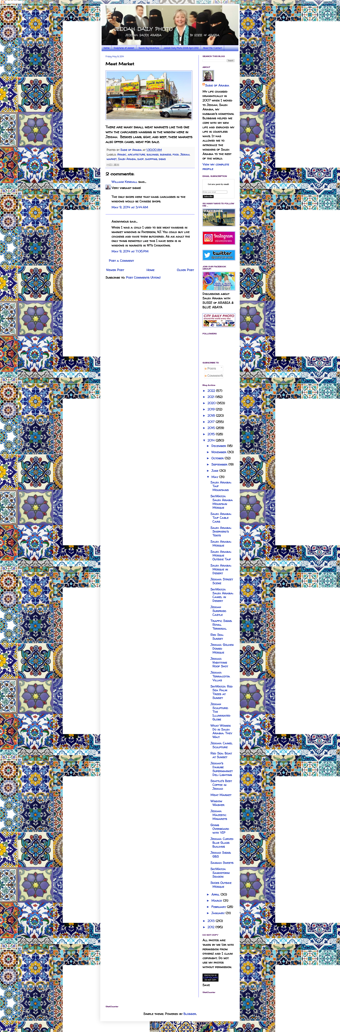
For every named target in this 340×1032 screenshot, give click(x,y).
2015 (212, 434)
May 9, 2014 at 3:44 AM (130, 207)
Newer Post (115, 270)
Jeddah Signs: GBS (221, 854)
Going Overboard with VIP (220, 829)
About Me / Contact (212, 48)
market (112, 159)
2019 (212, 409)
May (215, 477)
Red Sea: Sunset (217, 637)
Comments (214, 375)
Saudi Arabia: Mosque (221, 543)
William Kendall (124, 182)
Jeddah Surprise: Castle (218, 611)
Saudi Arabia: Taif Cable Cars (221, 518)
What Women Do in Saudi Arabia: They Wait (221, 731)
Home (106, 48)
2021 (211, 397)
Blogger (190, 1014)
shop (140, 159)
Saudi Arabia (127, 159)
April (216, 894)
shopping (151, 159)
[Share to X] (113, 164)
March (217, 900)
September (219, 464)
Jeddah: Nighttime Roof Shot (219, 662)
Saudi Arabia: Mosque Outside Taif (221, 555)
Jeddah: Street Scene (222, 581)
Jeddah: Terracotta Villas (220, 676)
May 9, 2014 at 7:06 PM (130, 251)
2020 (212, 403)
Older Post (185, 270)
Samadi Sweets (222, 862)
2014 (212, 440)
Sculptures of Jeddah (124, 48)
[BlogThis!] (110, 164)
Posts (211, 368)
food (176, 154)
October (218, 458)
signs (162, 159)
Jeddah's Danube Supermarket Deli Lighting (222, 769)
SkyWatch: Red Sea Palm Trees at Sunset (222, 692)
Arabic (121, 154)
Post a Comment (121, 260)
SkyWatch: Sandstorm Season (220, 873)
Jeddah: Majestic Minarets (219, 815)
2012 (211, 927)
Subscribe (208, 196)
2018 (212, 415)
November (219, 452)
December (219, 446)
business (165, 154)
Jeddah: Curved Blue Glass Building (222, 843)
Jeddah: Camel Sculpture (222, 745)
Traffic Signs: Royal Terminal (221, 625)
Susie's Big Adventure (149, 48)
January (218, 913)
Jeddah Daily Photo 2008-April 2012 (181, 48)
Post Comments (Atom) (143, 277)
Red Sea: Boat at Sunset (221, 755)
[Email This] (108, 164)
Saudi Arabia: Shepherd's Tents (221, 531)
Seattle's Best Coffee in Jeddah (221, 785)
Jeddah (185, 154)
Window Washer (217, 803)
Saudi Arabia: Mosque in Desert (221, 569)
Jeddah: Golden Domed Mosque (222, 648)
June (215, 470)
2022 (212, 390)
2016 (212, 428)
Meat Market (221, 795)
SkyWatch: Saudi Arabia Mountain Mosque (222, 502)
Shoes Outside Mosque (221, 885)
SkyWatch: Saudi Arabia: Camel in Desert (222, 595)
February (219, 907)
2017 (212, 422)
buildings (153, 154)
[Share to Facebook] (115, 164)
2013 (212, 921)
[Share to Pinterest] (118, 164)
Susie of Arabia (217, 85)
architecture (136, 154)
